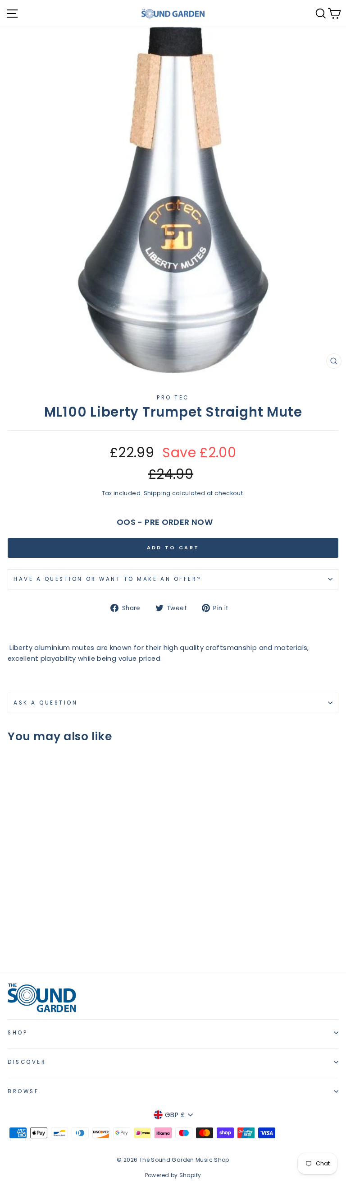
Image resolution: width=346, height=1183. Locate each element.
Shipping (157, 493)
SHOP (17, 1032)
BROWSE (23, 1091)
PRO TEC (173, 397)
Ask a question (45, 702)
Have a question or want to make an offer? (108, 579)
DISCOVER (27, 1062)
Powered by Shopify (173, 1175)
